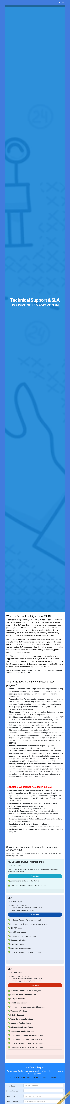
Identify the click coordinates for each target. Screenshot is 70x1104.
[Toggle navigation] (63, 2)
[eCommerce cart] (59, 2)
